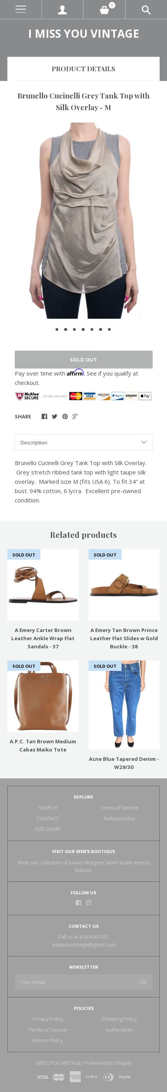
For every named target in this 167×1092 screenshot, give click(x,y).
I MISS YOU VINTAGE (83, 33)
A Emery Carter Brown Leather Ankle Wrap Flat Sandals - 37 (43, 638)
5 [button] (92, 329)
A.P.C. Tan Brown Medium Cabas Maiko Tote (43, 745)
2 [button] (65, 329)
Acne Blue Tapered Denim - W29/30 (124, 763)
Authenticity (119, 1030)
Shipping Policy (119, 1019)
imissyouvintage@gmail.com (84, 944)
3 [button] (74, 329)
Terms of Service (48, 1030)
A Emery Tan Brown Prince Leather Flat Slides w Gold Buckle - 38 (124, 638)
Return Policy (48, 1040)
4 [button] (83, 329)
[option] (83, 221)
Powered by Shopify (108, 1063)
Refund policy (119, 818)
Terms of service (119, 807)
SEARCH (47, 807)
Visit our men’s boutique (83, 851)
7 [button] (109, 329)
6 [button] (100, 329)
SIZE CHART (48, 829)
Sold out (83, 359)
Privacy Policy (48, 1019)
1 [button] (57, 329)
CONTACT (48, 818)
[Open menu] (21, 9)
